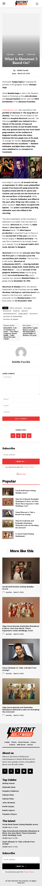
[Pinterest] (23, 435)
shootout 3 (34, 313)
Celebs (10, 54)
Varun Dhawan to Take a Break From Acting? (25, 513)
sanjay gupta (23, 313)
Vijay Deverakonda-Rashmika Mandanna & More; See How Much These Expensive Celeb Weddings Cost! (27, 502)
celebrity (16, 311)
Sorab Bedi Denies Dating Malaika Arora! (25, 491)
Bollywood (7, 311)
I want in (20, 461)
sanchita (9, 592)
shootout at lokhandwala (12, 316)
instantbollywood (9, 313)
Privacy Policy (29, 467)
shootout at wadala (10, 319)
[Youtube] (23, 771)
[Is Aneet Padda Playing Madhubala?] (8, 535)
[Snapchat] (30, 771)
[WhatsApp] (29, 435)
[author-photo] (3, 592)
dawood (24, 311)
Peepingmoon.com (10, 110)
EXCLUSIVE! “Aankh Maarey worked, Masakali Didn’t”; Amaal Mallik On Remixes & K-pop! (30, 331)
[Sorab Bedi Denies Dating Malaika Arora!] (8, 492)
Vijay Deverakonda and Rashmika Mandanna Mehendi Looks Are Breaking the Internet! (27, 524)
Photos (31, 54)
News (20, 54)
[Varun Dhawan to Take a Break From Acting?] (8, 513)
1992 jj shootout (16, 308)
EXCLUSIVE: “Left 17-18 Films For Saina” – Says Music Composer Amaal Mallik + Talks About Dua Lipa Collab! (11, 333)
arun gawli (27, 308)
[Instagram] (11, 771)
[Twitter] (18, 435)
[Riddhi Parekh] (21, 352)
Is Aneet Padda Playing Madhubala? (24, 535)
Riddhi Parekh (22, 70)
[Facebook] (13, 435)
